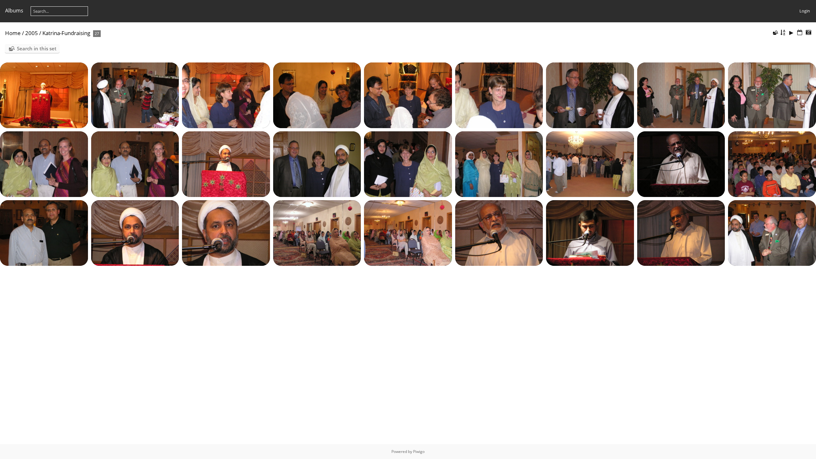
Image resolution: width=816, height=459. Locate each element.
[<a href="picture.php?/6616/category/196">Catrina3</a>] (226, 233)
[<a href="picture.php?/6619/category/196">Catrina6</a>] (499, 233)
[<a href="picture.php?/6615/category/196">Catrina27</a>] (135, 233)
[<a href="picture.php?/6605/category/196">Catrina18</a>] (44, 164)
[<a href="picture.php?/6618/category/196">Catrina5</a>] (408, 233)
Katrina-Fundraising (66, 33)
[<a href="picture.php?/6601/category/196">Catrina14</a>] (499, 95)
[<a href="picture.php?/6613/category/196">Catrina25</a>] (772, 164)
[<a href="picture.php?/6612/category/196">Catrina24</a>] (681, 164)
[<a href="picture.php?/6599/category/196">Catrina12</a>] (317, 95)
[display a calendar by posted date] (800, 33)
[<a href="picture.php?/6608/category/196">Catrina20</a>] (317, 164)
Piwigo (419, 451)
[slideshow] (791, 33)
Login (804, 11)
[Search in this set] (775, 32)
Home (13, 33)
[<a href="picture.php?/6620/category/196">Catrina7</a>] (590, 233)
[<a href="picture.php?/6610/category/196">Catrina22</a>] (499, 164)
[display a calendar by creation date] (808, 33)
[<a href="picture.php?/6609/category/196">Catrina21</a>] (408, 164)
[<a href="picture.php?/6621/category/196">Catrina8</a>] (681, 233)
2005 (31, 33)
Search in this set (36, 48)
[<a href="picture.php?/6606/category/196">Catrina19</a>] (135, 164)
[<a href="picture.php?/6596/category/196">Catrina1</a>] (44, 95)
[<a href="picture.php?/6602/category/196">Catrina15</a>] (590, 95)
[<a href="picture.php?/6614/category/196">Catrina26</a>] (44, 233)
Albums (14, 10)
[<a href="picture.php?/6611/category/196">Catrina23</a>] (590, 164)
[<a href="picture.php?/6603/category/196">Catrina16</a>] (681, 95)
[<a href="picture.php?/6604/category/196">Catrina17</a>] (772, 95)
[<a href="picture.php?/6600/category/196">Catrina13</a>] (408, 95)
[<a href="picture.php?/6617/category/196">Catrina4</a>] (317, 233)
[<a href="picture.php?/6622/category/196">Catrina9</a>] (772, 233)
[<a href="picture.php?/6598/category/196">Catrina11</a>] (226, 95)
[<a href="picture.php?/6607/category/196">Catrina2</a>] (226, 164)
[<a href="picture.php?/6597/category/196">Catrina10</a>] (135, 95)
